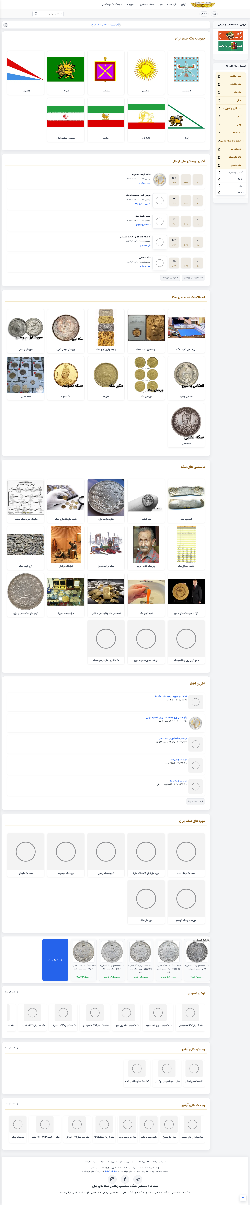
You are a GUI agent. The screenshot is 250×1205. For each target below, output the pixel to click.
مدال (239, 100)
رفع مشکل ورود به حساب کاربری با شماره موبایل (166, 717)
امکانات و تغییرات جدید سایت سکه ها (171, 696)
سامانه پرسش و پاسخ (193, 277)
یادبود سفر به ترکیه (149, 1137)
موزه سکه (237, 133)
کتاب (239, 117)
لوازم (239, 125)
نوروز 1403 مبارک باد (178, 760)
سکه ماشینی (235, 84)
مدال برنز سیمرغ (169, 1137)
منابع (103, 1162)
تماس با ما (112, 1162)
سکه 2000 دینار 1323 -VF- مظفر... (44, 1137)
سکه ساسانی (144, 258)
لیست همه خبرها (195, 801)
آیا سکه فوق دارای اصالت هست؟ (135, 237)
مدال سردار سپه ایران (127, 1137)
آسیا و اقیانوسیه (235, 172)
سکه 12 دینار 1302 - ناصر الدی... (190, 1025)
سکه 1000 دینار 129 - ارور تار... (77, 1137)
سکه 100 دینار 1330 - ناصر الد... (63, 1025)
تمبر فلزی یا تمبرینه (232, 109)
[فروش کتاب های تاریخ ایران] (230, 50)
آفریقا (240, 179)
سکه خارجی (235, 165)
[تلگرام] (137, 1179)
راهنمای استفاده (142, 1162)
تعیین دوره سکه (142, 216)
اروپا (240, 185)
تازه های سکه (235, 157)
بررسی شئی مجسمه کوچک (138, 195)
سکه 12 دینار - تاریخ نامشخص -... (158, 1025)
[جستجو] (36, 13)
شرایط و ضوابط (159, 1162)
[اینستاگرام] (112, 1179)
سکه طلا (237, 92)
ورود (214, 13)
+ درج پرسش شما (170, 277)
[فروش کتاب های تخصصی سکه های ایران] (230, 39)
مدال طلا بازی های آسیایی (192, 1137)
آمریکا (240, 192)
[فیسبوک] (125, 1179)
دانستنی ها (236, 149)
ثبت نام (204, 13)
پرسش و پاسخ (126, 1162)
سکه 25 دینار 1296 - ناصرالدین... (95, 1025)
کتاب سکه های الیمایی (194, 1081)
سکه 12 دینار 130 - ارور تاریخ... (126, 1025)
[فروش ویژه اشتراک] (106, 25)
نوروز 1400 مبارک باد (178, 781)
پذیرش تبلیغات (91, 1162)
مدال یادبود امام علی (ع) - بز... (167, 1081)
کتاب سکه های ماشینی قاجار (137, 1081)
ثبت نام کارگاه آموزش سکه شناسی (173, 739)
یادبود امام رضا (18, 1137)
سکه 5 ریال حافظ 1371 (104, 1137)
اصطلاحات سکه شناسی (230, 141)
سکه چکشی (235, 76)
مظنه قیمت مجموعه (141, 174)
